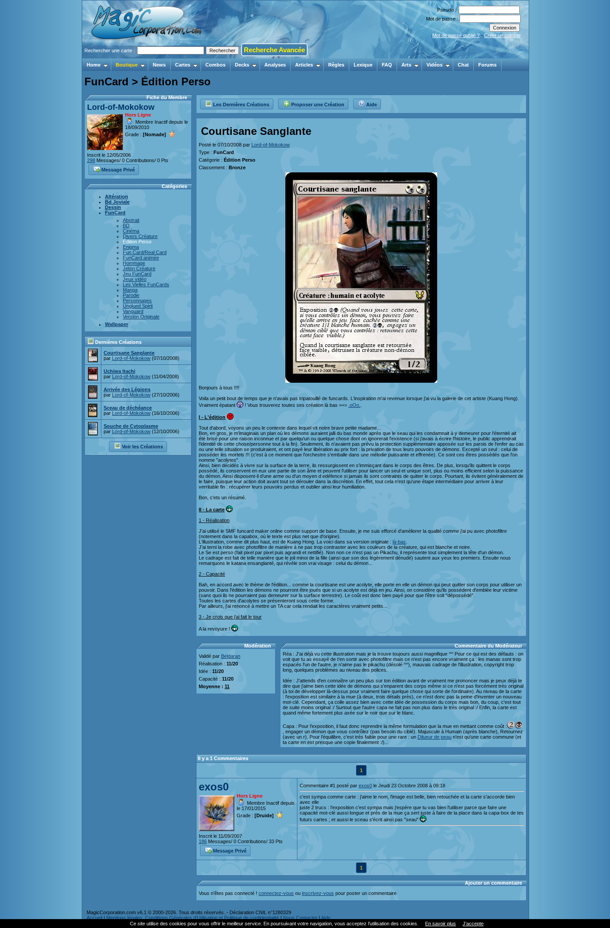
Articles (304, 64)
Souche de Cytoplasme (131, 426)
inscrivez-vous (318, 893)
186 (203, 841)
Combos (215, 64)
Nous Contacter (300, 917)
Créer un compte (502, 35)
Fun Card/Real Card (145, 252)
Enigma (131, 247)
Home (93, 64)
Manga (130, 290)
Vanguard (133, 311)
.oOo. (354, 405)
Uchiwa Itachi (119, 371)
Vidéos (434, 64)
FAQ (387, 64)
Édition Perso (137, 241)
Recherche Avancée (274, 50)
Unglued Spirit (138, 306)
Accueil (94, 917)
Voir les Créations (142, 446)
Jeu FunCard (137, 273)
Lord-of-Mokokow (121, 107)
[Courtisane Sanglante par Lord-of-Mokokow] (361, 380)
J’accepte (473, 923)
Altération (116, 196)
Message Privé (118, 169)
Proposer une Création (317, 104)
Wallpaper (116, 324)
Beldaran (230, 656)
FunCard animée (141, 257)
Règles (336, 64)
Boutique (127, 64)
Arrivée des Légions (127, 389)
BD (126, 225)
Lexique (363, 64)
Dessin (113, 207)
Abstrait (131, 220)
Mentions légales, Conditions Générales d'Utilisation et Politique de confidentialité (192, 917)
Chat (463, 64)
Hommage (134, 263)
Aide (371, 104)
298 (91, 160)
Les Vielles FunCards (146, 284)
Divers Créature (140, 236)
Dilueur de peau (434, 737)
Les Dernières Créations (241, 104)
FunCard (115, 212)
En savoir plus (440, 923)
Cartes (182, 64)
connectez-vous (276, 893)
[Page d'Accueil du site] (147, 56)
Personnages (137, 300)
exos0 (214, 787)
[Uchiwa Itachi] (93, 377)
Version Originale (141, 316)
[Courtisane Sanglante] (93, 359)
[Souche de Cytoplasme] (93, 432)
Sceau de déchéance (128, 407)
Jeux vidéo (134, 279)
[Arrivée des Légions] (92, 396)
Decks (242, 64)
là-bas (399, 541)
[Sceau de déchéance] (92, 414)
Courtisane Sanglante (129, 352)
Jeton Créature (139, 268)
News (159, 64)
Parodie (131, 295)
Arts (406, 64)
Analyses (275, 64)
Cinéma (131, 231)
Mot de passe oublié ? (456, 35)
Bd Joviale (117, 202)
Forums (487, 64)
